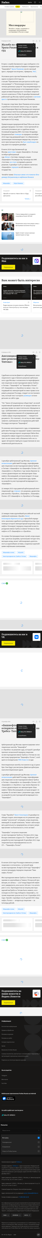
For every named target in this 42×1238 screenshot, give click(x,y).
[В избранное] (39, 40)
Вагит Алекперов (21, 811)
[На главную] (5, 2)
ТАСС (34, 71)
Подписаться (8, 256)
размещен (27, 384)
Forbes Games (12, 7)
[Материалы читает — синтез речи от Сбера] (33, 40)
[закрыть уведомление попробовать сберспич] (33, 46)
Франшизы (34, 7)
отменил (17, 480)
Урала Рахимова (18, 69)
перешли (15, 167)
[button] (39, 2)
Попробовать (22, 55)
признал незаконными (28, 1111)
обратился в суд (16, 507)
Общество (36, 291)
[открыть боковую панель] (35, 2)
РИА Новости (23, 756)
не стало (13, 162)
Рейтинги (25, 7)
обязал (7, 157)
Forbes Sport (6, 291)
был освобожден (29, 142)
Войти (30, 2)
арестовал (12, 152)
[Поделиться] (36, 40)
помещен (18, 134)
